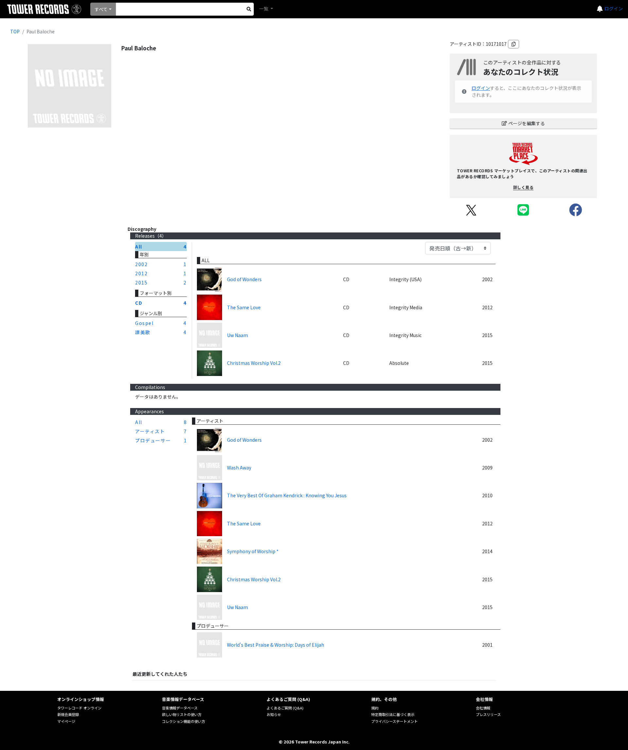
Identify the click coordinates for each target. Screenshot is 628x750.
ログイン (613, 8)
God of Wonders (244, 279)
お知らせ (274, 714)
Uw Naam (237, 335)
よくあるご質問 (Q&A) (285, 707)
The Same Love (244, 307)
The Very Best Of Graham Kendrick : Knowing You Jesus (287, 495)
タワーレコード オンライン (79, 707)
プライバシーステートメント (394, 721)
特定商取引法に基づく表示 (392, 714)
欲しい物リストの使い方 (181, 714)
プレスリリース (488, 714)
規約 (374, 707)
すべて (101, 9)
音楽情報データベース (180, 707)
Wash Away (239, 467)
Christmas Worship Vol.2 (254, 363)
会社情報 (483, 707)
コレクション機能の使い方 (183, 721)
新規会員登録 (68, 714)
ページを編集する (526, 123)
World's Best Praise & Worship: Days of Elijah (275, 644)
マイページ (66, 721)
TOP (15, 31)
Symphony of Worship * (253, 551)
